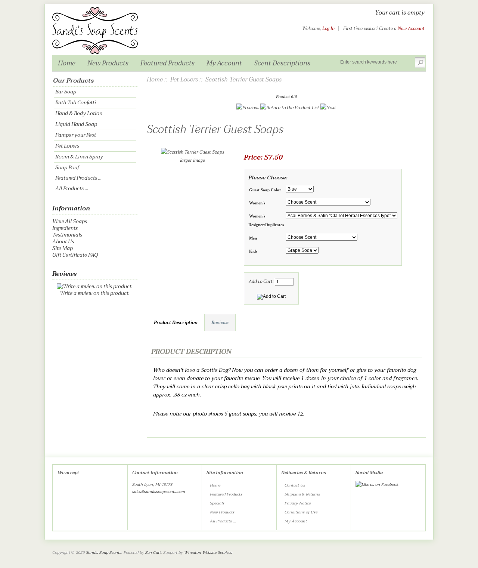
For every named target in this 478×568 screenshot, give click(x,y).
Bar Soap (65, 91)
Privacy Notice (298, 503)
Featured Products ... (78, 178)
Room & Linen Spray (79, 156)
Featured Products (167, 63)
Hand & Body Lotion (78, 113)
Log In (328, 28)
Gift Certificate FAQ (75, 255)
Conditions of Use (301, 512)
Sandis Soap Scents (103, 552)
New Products (107, 63)
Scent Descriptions (282, 63)
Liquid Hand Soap (76, 124)
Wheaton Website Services (208, 552)
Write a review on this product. (95, 293)
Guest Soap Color (265, 190)
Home (66, 63)
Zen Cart (153, 552)
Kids (253, 251)
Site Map (62, 248)
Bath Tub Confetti (75, 102)
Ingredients (65, 228)
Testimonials (67, 235)
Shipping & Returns (302, 494)
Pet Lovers (67, 146)
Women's (257, 203)
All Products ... (71, 188)
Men (253, 238)
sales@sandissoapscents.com (158, 491)
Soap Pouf (67, 167)
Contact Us (295, 485)
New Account (411, 28)
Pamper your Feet (75, 135)
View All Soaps (69, 221)
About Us (63, 241)
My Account (224, 63)
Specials (217, 503)
